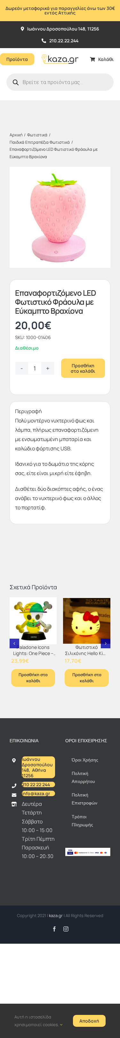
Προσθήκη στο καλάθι (83, 368)
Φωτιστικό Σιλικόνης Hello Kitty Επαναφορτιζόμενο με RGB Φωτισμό (87, 656)
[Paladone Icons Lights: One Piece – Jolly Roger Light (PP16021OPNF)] (33, 621)
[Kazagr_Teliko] (60, 50)
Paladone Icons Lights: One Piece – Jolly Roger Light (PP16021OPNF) (33, 656)
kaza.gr (56, 915)
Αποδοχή (89, 1021)
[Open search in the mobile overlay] (60, 82)
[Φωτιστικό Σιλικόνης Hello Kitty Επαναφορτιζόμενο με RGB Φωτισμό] (86, 621)
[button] (14, 643)
